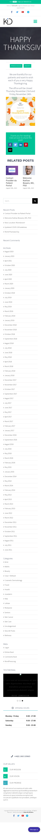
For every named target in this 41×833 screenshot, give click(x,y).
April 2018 (8, 361)
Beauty (7, 571)
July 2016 (8, 449)
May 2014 (8, 481)
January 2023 (9, 256)
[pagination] (17, 700)
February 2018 (10, 371)
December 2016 (10, 435)
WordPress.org (10, 661)
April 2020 (8, 279)
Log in (7, 647)
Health (7, 589)
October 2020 (10, 265)
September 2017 (11, 394)
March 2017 (9, 421)
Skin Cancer (9, 617)
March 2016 (9, 458)
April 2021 (8, 261)
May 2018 (8, 357)
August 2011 (9, 540)
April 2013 (8, 499)
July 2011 (8, 545)
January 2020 (9, 288)
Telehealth (14, 6)
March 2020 (9, 283)
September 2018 (11, 339)
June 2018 (8, 352)
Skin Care (8, 621)
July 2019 (8, 297)
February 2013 (10, 508)
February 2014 (10, 490)
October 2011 (10, 531)
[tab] (20, 769)
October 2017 (10, 389)
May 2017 (8, 412)
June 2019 (8, 302)
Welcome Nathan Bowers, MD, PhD (28, 182)
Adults (7, 566)
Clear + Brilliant (10, 576)
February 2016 (10, 462)
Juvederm (8, 594)
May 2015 (8, 467)
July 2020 (8, 270)
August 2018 (9, 343)
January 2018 (9, 375)
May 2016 (8, 453)
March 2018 (9, 366)
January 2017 (9, 430)
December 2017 (10, 380)
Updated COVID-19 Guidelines (16, 227)
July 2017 (8, 403)
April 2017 (8, 416)
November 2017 (11, 384)
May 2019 (8, 306)
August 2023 (9, 251)
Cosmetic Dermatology (13, 580)
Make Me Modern (28, 812)
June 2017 (8, 407)
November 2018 (11, 329)
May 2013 (8, 495)
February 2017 (10, 426)
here (14, 1)
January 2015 (9, 472)
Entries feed (9, 652)
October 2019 (10, 293)
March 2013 (9, 504)
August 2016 (9, 444)
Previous (16, 66)
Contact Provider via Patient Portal (11, 182)
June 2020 (8, 274)
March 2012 (9, 517)
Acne (6, 562)
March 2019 (9, 311)
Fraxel (7, 585)
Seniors (7, 612)
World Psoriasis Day (12, 232)
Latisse (7, 603)
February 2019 (10, 316)
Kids (6, 599)
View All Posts (10, 631)
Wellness (8, 635)
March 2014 (9, 485)
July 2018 (8, 348)
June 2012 (8, 513)
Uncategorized (10, 626)
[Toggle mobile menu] (36, 21)
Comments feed (11, 657)
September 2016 (11, 439)
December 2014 (10, 476)
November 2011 (11, 527)
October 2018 (10, 334)
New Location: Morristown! (15, 222)
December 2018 (10, 325)
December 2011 (10, 522)
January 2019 (9, 320)
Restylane (8, 608)
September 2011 (11, 536)
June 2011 (8, 550)
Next (27, 66)
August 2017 (9, 398)
